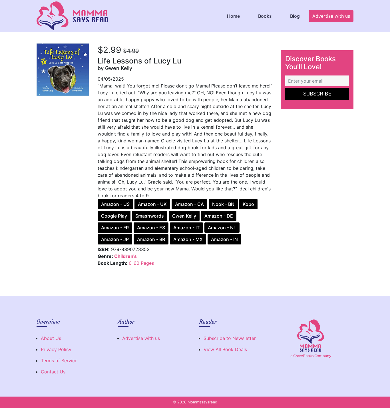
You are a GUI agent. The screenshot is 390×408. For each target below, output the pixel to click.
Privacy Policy (56, 349)
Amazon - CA (189, 204)
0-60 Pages (141, 263)
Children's (125, 256)
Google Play (114, 216)
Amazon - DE (218, 216)
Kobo (248, 204)
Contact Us (53, 372)
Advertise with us (331, 16)
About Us (51, 338)
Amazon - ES (151, 227)
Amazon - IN (224, 239)
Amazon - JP (115, 239)
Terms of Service (59, 360)
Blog (295, 16)
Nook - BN (223, 204)
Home (233, 16)
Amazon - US (115, 204)
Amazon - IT (186, 227)
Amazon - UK (152, 204)
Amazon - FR (115, 227)
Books (265, 16)
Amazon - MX (188, 239)
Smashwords (149, 216)
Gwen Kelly (184, 216)
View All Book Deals (225, 349)
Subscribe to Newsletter (230, 338)
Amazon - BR (151, 239)
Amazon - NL (222, 227)
